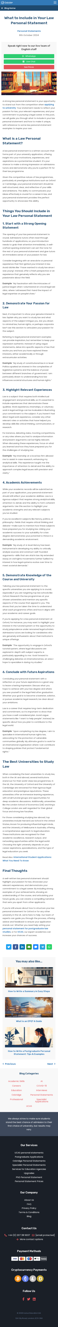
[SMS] (35, 947)
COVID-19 (42, 1085)
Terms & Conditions (29, 1212)
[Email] (29, 947)
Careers (16, 1085)
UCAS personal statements (29, 1152)
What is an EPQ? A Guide (29, 1021)
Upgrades (29, 1173)
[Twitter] (8, 947)
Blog (29, 1216)
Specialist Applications (41, 1100)
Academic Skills (16, 1081)
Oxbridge (16, 1094)
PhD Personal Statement (29, 1177)
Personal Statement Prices (29, 1181)
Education (16, 1090)
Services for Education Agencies (29, 1169)
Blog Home (10, 8)
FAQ (29, 1204)
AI (42, 1081)
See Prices (29, 67)
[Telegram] (42, 947)
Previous (10, 1064)
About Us (29, 1200)
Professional (16, 1099)
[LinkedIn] (22, 947)
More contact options (31, 1239)
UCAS (20, 931)
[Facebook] (15, 947)
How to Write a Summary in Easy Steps (29, 991)
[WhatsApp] (49, 947)
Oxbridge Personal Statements (29, 1160)
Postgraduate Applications (29, 1156)
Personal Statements (29, 31)
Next (50, 1064)
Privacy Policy (29, 1208)
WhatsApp (30, 56)
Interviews (41, 1090)
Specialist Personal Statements (29, 1165)
